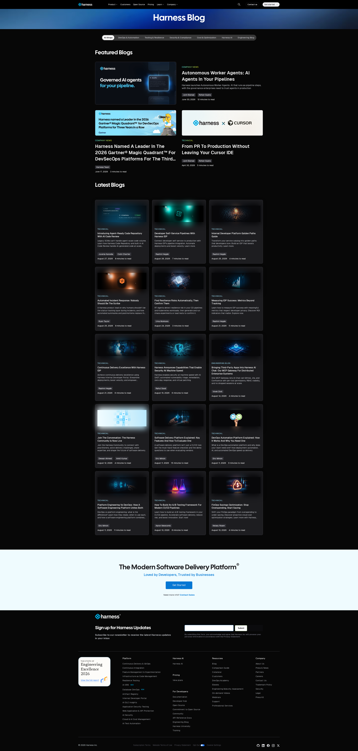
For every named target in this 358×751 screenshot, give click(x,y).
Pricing (151, 4)
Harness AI (178, 664)
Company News (190, 67)
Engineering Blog (181, 722)
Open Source (139, 4)
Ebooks (215, 685)
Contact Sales (187, 595)
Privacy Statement (182, 745)
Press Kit (260, 697)
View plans (178, 680)
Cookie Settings (214, 745)
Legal (258, 693)
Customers (125, 4)
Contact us (252, 4)
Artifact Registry (130, 694)
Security (259, 689)
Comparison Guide (220, 668)
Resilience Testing (131, 680)
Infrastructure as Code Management (140, 676)
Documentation (180, 697)
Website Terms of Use (162, 745)
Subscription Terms (141, 745)
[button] (113, 4)
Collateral (217, 672)
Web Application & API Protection (138, 711)
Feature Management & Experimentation (142, 672)
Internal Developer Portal (135, 698)
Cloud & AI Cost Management (136, 719)
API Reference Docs (182, 718)
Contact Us (261, 680)
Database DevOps (131, 690)
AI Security (128, 715)
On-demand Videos (221, 693)
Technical (187, 140)
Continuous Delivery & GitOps (136, 664)
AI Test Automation (132, 723)
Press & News (262, 668)
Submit (241, 628)
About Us (260, 664)
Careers (259, 676)
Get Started (179, 585)
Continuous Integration (133, 668)
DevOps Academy (220, 680)
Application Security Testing (136, 707)
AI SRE (126, 685)
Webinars (216, 697)
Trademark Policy (264, 685)
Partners (260, 672)
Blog (214, 664)
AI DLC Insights (130, 702)
